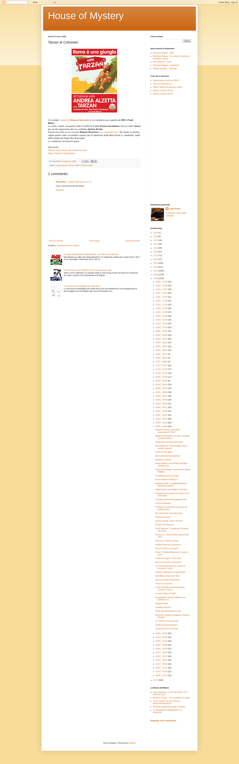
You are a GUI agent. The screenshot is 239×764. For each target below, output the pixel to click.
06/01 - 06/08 (162, 392)
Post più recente (56, 241)
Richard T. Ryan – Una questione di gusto (171, 698)
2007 (155, 680)
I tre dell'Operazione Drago (167, 476)
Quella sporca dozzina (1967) (166, 80)
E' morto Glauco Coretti (165, 593)
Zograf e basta (161, 603)
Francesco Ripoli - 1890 (163, 53)
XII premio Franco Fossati (166, 629)
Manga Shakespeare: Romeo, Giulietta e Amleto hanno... (172, 437)
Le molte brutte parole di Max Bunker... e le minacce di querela (91, 254)
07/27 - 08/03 (162, 362)
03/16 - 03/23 (162, 637)
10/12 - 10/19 (162, 323)
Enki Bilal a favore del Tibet (167, 576)
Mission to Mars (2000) (163, 90)
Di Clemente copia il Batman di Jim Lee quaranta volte (88, 270)
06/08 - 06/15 (162, 388)
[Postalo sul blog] (86, 161)
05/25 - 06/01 (162, 396)
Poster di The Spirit (163, 452)
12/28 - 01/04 (162, 282)
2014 (155, 255)
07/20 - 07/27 (162, 365)
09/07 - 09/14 (162, 342)
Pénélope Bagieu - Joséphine (166, 65)
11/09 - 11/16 (162, 308)
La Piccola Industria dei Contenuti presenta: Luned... (170, 567)
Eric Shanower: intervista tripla (168, 513)
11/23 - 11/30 (162, 301)
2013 (155, 259)
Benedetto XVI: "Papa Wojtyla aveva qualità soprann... (171, 447)
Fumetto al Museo (163, 607)
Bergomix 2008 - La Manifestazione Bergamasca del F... (171, 484)
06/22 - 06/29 (162, 381)
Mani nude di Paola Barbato (167, 456)
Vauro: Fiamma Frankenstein (61, 153)
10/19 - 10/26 (162, 320)
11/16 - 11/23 (162, 305)
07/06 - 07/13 (162, 373)
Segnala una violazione (163, 720)
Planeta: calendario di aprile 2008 (170, 572)
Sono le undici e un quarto (167, 548)
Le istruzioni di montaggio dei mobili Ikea (82, 286)
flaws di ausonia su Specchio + (169, 562)
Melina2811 (61, 182)
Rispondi (60, 190)
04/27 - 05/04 (162, 411)
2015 (155, 252)
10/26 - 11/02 (162, 316)
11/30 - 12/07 (162, 297)
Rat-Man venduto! (163, 460)
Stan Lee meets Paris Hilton (167, 580)
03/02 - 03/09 (162, 645)
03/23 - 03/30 (162, 633)
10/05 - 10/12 (162, 327)
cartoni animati (61, 165)
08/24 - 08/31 (162, 350)
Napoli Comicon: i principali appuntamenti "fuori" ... (167, 431)
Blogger (132, 743)
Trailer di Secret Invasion (166, 625)
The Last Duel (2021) (162, 84)
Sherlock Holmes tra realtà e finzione (169, 707)
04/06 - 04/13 (162, 423)
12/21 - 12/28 (162, 285)
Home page (94, 241)
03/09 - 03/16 (162, 641)
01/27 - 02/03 (162, 664)
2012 (155, 263)
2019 (155, 236)
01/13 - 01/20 (162, 671)
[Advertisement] (160, 149)
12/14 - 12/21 (162, 289)
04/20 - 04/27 (162, 415)
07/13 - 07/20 (162, 369)
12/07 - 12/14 (162, 293)
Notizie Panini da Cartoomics (168, 545)
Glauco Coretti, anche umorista (169, 521)
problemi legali (86, 165)
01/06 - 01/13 (162, 675)
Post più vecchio (132, 241)
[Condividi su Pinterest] (95, 161)
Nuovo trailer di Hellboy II (166, 479)
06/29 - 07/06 (162, 377)
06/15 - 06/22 (162, 384)
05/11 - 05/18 (162, 404)
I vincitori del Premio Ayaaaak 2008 (170, 499)
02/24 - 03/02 (162, 649)
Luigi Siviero (174, 209)
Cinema (71, 165)
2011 (155, 267)
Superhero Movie (163, 517)
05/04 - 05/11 (162, 407)
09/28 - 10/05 (162, 331)
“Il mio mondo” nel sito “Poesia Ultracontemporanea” (166, 702)
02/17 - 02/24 (162, 652)
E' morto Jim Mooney (164, 524)
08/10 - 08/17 (162, 354)
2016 (155, 248)
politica (77, 165)
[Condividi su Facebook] (92, 161)
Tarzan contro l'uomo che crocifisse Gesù (67, 150)
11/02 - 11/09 (162, 312)
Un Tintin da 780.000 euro (166, 621)
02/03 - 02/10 (162, 660)
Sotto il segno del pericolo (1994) (167, 87)
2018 (155, 240)
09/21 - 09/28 (162, 335)
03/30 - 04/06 (162, 426)
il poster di (74, 120)
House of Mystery (86, 15)
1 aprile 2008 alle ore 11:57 (79, 182)
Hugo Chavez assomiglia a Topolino (171, 489)
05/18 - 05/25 (162, 400)
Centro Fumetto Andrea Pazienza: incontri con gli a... (170, 588)
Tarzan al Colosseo (163, 583)
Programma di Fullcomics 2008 (169, 442)
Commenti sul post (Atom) (68, 245)
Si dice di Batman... (163, 503)
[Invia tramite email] (83, 161)
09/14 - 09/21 (162, 339)
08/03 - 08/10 (162, 358)
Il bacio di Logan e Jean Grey (168, 558)
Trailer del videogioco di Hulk (168, 611)
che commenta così (108, 132)
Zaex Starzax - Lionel (162, 62)
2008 (155, 278)
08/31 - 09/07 (162, 346)
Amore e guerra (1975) (163, 94)
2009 (155, 274)
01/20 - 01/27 (162, 668)
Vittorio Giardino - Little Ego (165, 68)
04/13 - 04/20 (162, 419)
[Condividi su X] (89, 161)
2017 (155, 244)
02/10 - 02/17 (162, 656)
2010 (155, 271)
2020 (155, 233)
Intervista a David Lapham (166, 541)
